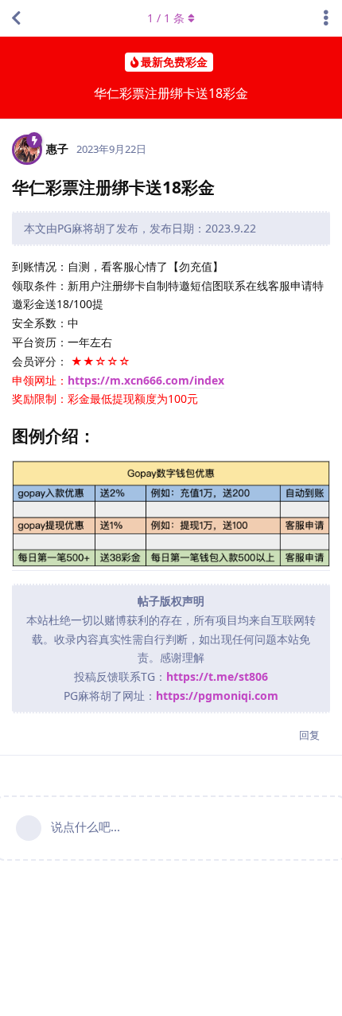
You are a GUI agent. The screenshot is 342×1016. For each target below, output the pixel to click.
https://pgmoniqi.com (217, 695)
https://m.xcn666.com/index (146, 380)
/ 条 (166, 17)
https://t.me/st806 (217, 676)
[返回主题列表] (16, 18)
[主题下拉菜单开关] (326, 18)
